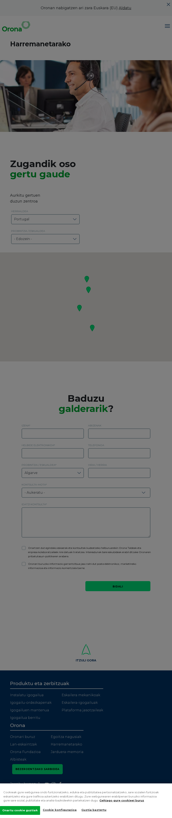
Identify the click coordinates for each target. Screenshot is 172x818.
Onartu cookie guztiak (20, 810)
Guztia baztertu (93, 810)
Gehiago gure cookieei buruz (121, 800)
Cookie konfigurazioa (60, 810)
